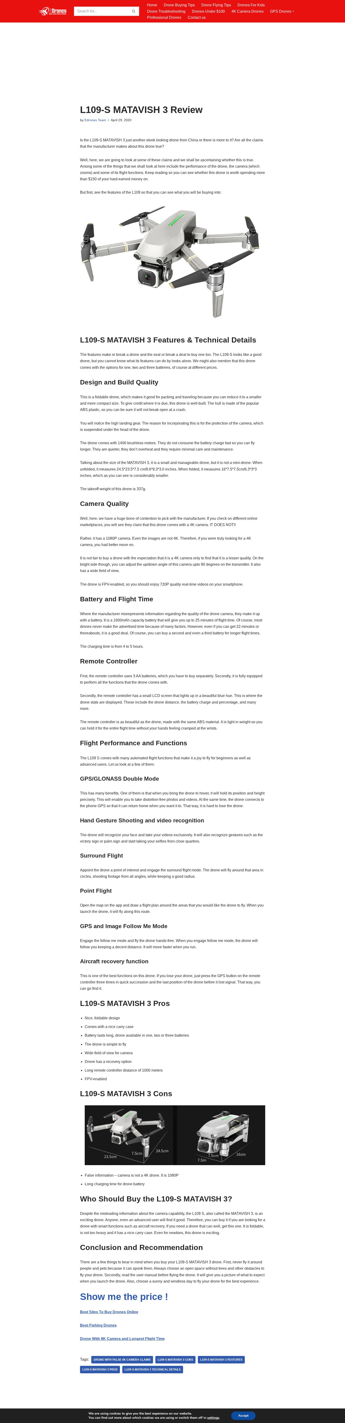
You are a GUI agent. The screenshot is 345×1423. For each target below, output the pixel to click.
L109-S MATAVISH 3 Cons (175, 1359)
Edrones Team (95, 120)
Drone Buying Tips (179, 5)
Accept (243, 1415)
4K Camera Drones (247, 11)
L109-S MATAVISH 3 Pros (100, 1369)
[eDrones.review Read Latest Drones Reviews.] (53, 11)
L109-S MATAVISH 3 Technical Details (153, 1369)
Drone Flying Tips (216, 5)
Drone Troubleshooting (166, 11)
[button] (293, 11)
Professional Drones (164, 17)
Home (152, 5)
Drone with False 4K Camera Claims (122, 1359)
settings (213, 1418)
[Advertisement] (172, 69)
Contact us (197, 17)
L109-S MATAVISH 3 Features (221, 1359)
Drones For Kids (251, 5)
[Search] (134, 11)
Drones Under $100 (208, 11)
